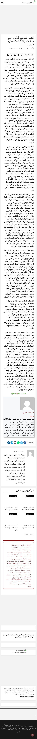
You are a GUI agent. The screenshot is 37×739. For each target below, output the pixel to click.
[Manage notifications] (32, 735)
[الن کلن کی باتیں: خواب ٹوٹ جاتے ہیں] (27, 500)
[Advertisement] (18, 19)
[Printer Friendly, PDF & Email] (18, 393)
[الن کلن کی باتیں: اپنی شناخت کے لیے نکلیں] (10, 500)
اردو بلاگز (29, 496)
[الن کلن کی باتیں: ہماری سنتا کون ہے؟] (27, 518)
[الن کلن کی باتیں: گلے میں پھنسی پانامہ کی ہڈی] (10, 518)
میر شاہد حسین (28, 412)
